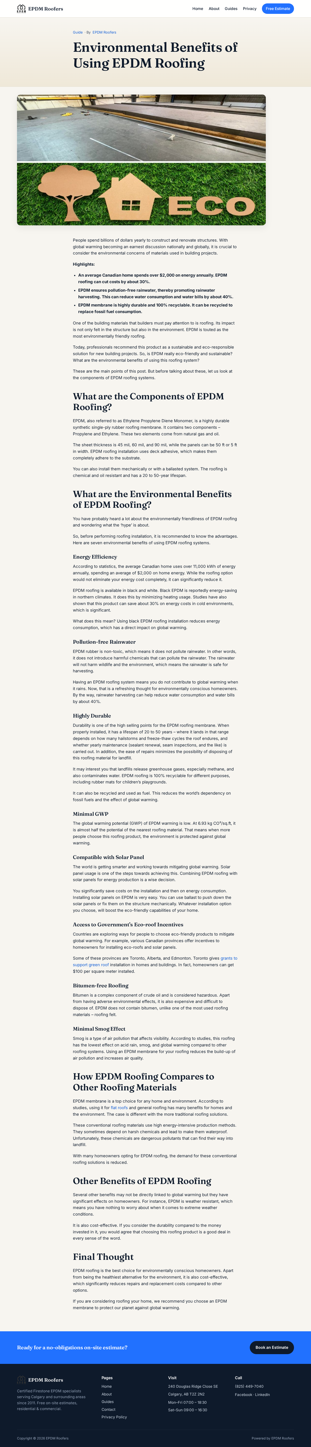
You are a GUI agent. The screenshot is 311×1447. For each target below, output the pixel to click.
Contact (108, 1409)
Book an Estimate (272, 1347)
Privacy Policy (114, 1417)
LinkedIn (262, 1394)
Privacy (250, 8)
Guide (78, 32)
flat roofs (119, 1107)
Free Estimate (278, 8)
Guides (231, 8)
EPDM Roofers (104, 32)
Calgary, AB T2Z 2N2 (186, 1394)
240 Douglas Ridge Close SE (193, 1386)
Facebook (243, 1394)
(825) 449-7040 (249, 1386)
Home (197, 8)
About (214, 8)
